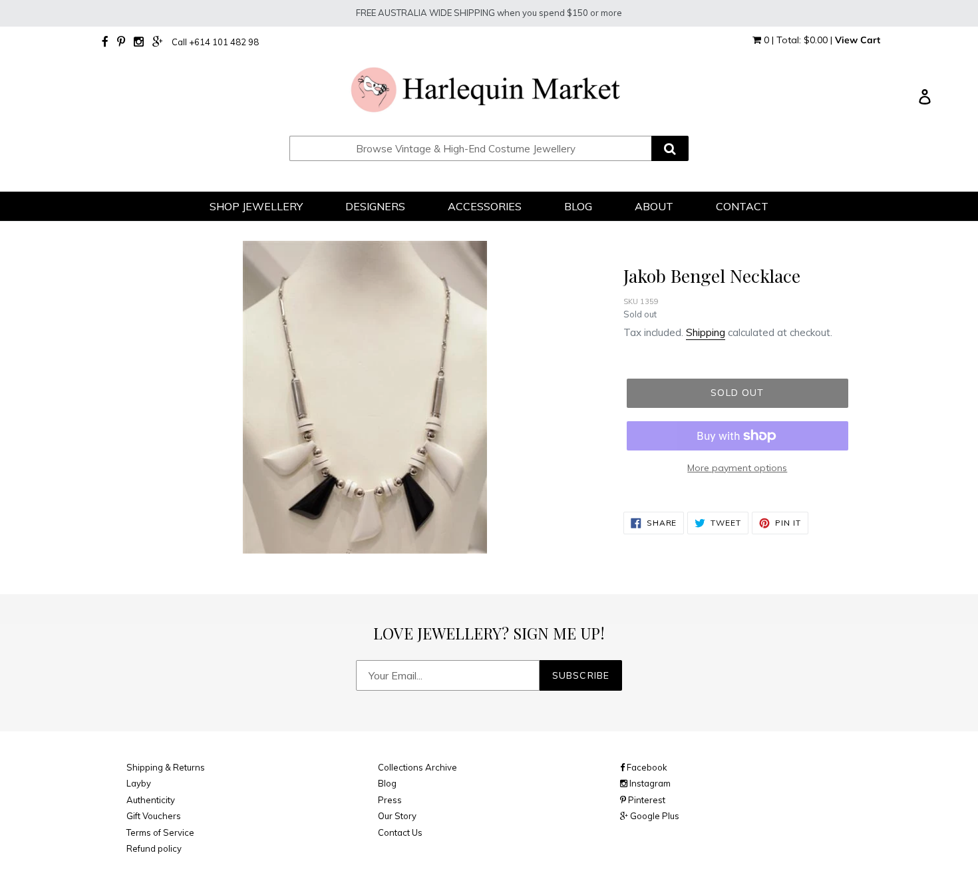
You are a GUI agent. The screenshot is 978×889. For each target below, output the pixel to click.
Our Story (397, 815)
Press (390, 800)
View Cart (857, 40)
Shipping (705, 332)
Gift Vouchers (153, 815)
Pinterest (645, 800)
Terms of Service (160, 832)
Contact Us (400, 832)
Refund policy (154, 848)
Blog (387, 783)
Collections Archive (417, 767)
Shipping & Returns (165, 767)
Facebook (646, 767)
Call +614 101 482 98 (215, 42)
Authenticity (150, 800)
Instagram (649, 783)
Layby (138, 783)
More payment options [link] (737, 468)
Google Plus (653, 815)
